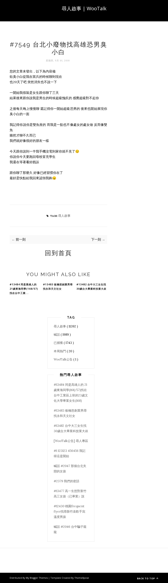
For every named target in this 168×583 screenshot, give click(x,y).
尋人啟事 (64, 216)
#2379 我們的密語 (66, 481)
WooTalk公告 (63, 359)
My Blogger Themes (37, 577)
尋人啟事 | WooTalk (84, 8)
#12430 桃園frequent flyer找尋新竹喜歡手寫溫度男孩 (69, 511)
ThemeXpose (81, 577)
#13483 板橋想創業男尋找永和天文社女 (58, 286)
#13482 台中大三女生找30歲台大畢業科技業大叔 (91, 286)
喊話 (57, 334)
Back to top (146, 578)
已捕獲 (59, 343)
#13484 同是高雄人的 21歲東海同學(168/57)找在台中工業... (24, 289)
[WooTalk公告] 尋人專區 (71, 441)
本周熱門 (60, 351)
